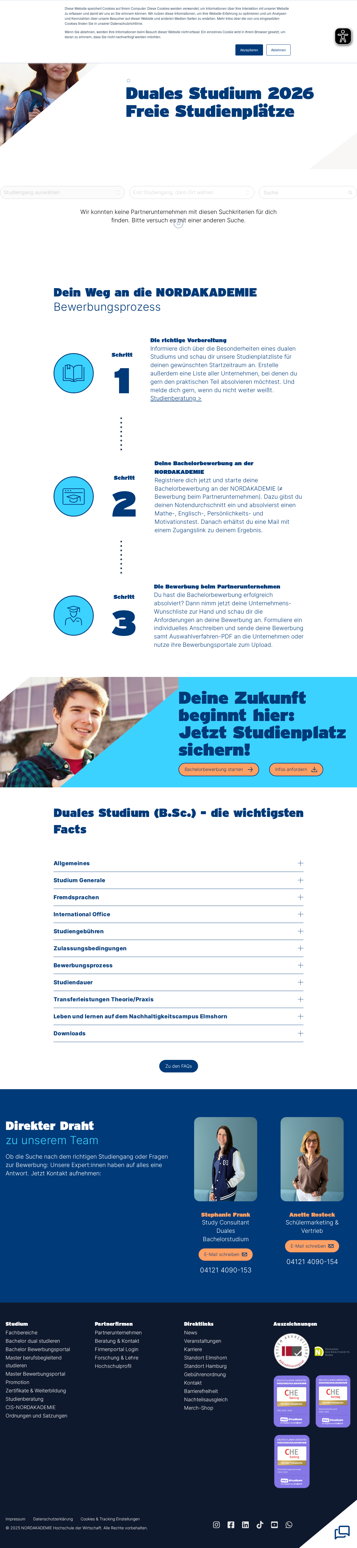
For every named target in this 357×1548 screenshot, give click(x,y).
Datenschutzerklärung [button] (53, 1518)
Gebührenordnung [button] (205, 1374)
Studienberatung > (176, 398)
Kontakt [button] (193, 1383)
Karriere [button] (193, 1349)
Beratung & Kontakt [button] (117, 1341)
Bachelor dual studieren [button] (33, 1341)
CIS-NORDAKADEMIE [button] (31, 1407)
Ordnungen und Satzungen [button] (36, 1416)
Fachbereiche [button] (21, 1332)
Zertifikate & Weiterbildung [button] (36, 1390)
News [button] (190, 1332)
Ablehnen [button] (278, 49)
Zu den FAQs (178, 1066)
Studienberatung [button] (25, 1399)
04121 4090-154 (312, 1262)
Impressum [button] (15, 1518)
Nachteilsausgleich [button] (206, 1399)
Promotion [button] (17, 1382)
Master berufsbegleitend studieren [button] (34, 1361)
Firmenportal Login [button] (116, 1349)
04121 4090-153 (226, 1270)
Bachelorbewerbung (182, 488)
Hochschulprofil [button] (113, 1366)
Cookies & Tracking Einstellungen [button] (110, 1518)
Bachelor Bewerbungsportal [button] (38, 1349)
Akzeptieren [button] (249, 49)
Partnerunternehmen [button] (118, 1332)
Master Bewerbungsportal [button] (35, 1374)
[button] (216, 1524)
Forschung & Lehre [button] (116, 1358)
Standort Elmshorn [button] (205, 1358)
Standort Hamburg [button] (205, 1366)
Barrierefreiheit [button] (201, 1391)
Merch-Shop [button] (198, 1408)
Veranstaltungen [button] (202, 1341)
